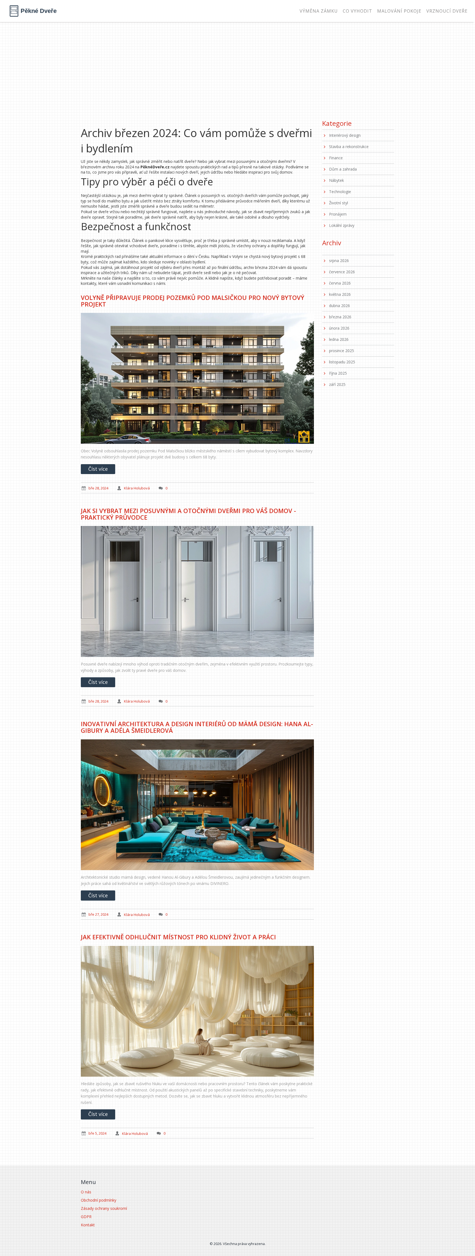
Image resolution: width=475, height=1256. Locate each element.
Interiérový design (345, 135)
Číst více (98, 469)
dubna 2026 (339, 305)
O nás (86, 1191)
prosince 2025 (341, 350)
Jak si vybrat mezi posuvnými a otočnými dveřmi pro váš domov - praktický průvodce (188, 513)
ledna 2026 (339, 339)
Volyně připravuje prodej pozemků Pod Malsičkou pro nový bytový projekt (192, 300)
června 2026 (340, 283)
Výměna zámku (319, 11)
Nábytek (336, 180)
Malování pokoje (399, 11)
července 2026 (342, 271)
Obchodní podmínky (98, 1200)
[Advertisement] (237, 63)
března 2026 (340, 316)
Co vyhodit (357, 11)
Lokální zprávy (341, 225)
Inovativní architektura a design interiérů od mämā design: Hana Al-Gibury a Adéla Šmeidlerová (197, 727)
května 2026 (340, 294)
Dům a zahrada (343, 169)
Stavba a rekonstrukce (349, 146)
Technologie (340, 191)
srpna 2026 (339, 260)
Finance (336, 157)
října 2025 (338, 373)
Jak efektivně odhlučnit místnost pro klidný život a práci (178, 937)
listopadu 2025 (342, 361)
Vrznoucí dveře (447, 11)
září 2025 (337, 384)
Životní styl (338, 202)
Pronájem (338, 214)
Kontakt (88, 1224)
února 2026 (339, 328)
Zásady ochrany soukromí (104, 1208)
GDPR (86, 1216)
